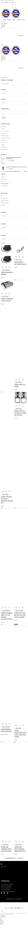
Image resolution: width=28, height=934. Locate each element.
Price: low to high (4, 183)
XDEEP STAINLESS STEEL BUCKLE (7, 300)
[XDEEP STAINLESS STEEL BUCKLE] (7, 285)
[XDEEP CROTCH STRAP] (20, 328)
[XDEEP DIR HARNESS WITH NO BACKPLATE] (7, 790)
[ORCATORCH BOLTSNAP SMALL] (20, 248)
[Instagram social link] (15, 4)
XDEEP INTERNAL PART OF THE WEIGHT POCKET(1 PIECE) (7, 616)
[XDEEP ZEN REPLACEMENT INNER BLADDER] (20, 790)
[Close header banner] (1, 904)
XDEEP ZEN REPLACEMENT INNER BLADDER (19, 849)
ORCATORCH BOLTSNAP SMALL (20, 263)
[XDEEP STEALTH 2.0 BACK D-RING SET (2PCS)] (20, 397)
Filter (3, 117)
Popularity (3, 176)
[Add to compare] (2, 267)
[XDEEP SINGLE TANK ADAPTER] (7, 672)
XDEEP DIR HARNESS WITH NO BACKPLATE (6, 849)
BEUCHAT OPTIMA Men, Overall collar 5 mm (16, 167)
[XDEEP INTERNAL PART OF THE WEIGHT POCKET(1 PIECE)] (7, 556)
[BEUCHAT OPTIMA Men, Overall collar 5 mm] (3, 168)
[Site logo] (6, 13)
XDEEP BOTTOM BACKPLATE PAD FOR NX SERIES (20, 615)
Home (2, 171)
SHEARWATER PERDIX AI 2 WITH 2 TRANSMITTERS (13, 158)
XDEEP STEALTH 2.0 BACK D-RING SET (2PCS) (20, 413)
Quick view (6, 267)
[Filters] (1, 911)
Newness (3, 181)
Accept (3, 916)
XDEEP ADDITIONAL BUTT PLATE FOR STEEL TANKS (20, 734)
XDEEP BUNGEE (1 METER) (7, 273)
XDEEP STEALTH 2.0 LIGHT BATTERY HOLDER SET (7, 500)
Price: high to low (4, 185)
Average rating (4, 179)
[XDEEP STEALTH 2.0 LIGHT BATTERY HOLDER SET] (7, 440)
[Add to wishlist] (9, 267)
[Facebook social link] (12, 4)
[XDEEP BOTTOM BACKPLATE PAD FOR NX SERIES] (20, 556)
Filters (25, 171)
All (1, 196)
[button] (18, 259)
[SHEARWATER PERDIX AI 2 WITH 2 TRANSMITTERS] (3, 160)
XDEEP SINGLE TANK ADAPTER (6, 730)
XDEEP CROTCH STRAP (19, 386)
